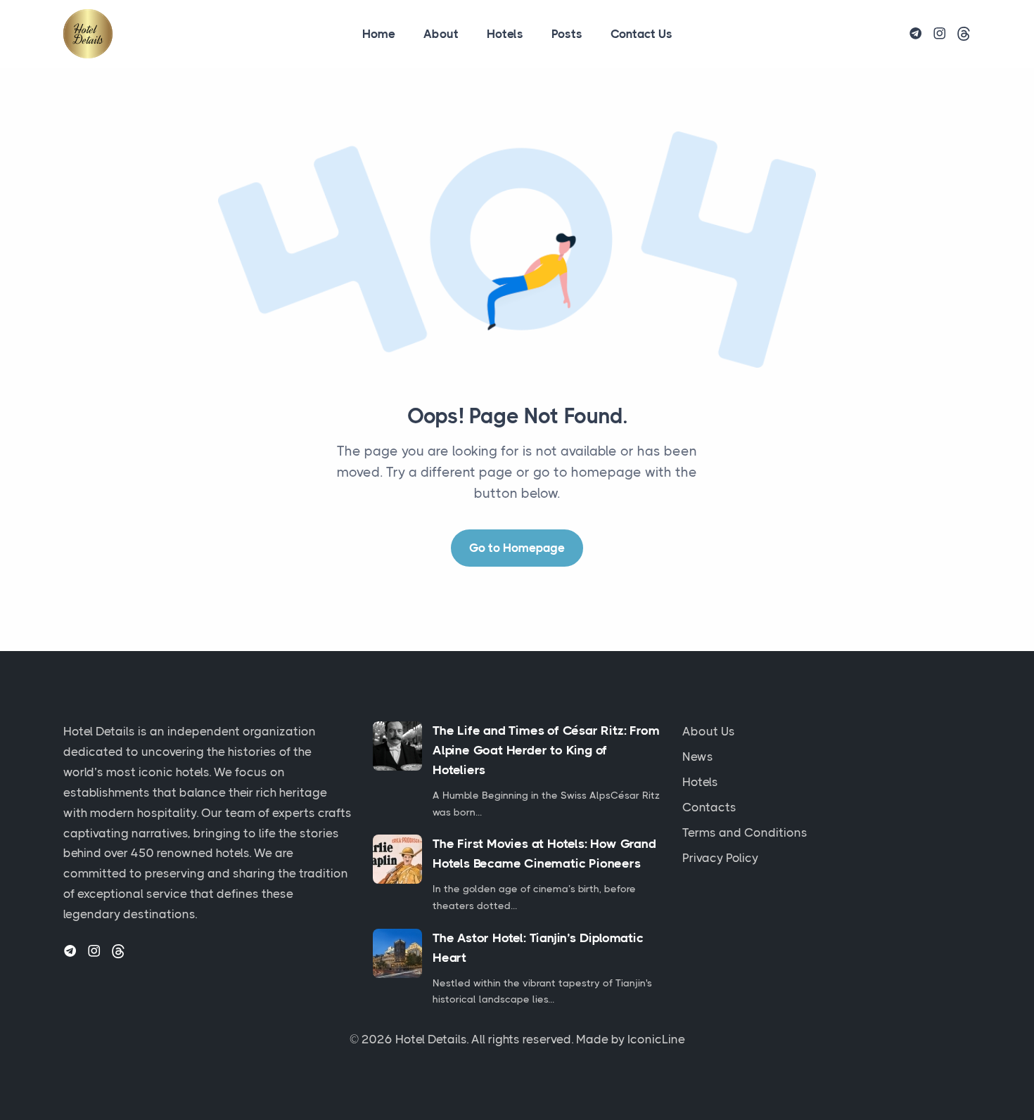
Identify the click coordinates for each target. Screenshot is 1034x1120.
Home (378, 34)
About (441, 34)
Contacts (709, 807)
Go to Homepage (517, 548)
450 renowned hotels (190, 853)
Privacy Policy (720, 858)
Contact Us (641, 34)
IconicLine (656, 1039)
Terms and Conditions (745, 832)
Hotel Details (430, 1039)
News (697, 756)
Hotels (505, 34)
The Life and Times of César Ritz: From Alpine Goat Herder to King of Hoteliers (546, 750)
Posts (566, 34)
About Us (708, 731)
